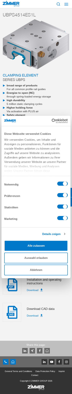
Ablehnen (36, 269)
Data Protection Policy (45, 371)
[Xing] (32, 351)
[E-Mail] (47, 351)
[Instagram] (66, 362)
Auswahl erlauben (36, 257)
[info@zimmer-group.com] (13, 362)
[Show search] (58, 4)
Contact (34, 375)
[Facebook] (39, 351)
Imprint (62, 371)
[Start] (11, 4)
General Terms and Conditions (18, 371)
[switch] (62, 196)
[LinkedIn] (25, 351)
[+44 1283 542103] (5, 362)
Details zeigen (51, 234)
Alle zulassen (36, 245)
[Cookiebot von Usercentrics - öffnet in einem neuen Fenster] (52, 121)
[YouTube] (51, 362)
